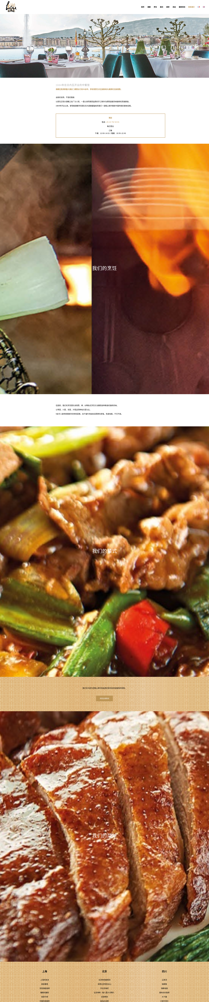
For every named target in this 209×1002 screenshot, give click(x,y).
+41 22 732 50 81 (112, 122)
